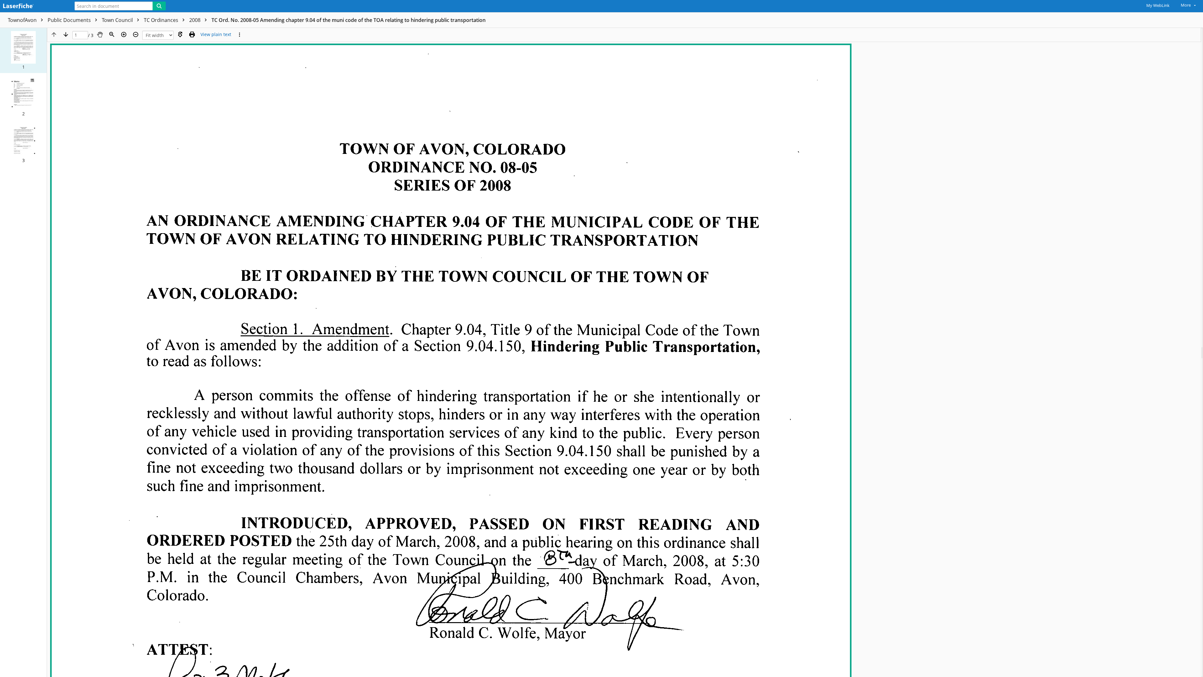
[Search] (159, 6)
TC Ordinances (162, 20)
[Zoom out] (135, 34)
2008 (195, 20)
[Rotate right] (180, 34)
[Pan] (100, 34)
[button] (23, 50)
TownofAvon (23, 20)
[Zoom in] (123, 34)
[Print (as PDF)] (192, 34)
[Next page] (65, 34)
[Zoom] (112, 34)
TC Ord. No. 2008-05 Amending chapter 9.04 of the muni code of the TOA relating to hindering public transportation (348, 20)
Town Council (118, 20)
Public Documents (70, 20)
